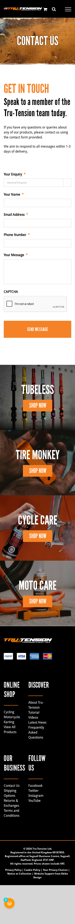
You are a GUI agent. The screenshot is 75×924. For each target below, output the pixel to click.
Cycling (9, 712)
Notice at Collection (19, 873)
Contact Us (12, 786)
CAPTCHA (11, 292)
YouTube (34, 801)
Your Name (14, 194)
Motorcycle (12, 717)
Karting (9, 722)
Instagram (35, 796)
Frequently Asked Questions (36, 732)
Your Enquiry (15, 174)
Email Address (16, 215)
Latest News (37, 722)
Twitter (33, 791)
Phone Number (17, 235)
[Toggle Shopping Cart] (45, 9)
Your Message (16, 255)
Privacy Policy (13, 869)
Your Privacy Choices (55, 869)
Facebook (35, 786)
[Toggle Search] (54, 9)
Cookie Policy (32, 869)
